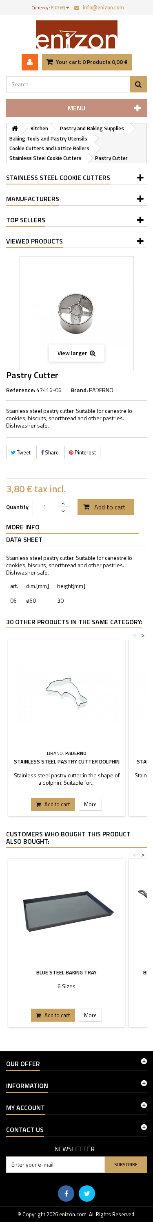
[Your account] (30, 62)
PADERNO (101, 390)
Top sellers (25, 220)
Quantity (17, 506)
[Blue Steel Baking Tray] (66, 913)
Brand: (79, 390)
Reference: (20, 390)
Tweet (23, 452)
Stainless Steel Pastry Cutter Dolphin (67, 761)
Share (51, 452)
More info (23, 527)
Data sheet (24, 539)
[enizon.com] (76, 34)
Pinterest (84, 452)
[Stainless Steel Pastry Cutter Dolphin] (66, 694)
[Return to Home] (14, 128)
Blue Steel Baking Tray (66, 972)
